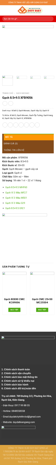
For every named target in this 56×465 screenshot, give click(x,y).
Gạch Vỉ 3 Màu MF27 (16, 192)
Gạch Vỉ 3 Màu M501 (16, 197)
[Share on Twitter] (15, 124)
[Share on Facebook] (10, 124)
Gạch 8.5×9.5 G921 (15, 208)
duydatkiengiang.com (24, 422)
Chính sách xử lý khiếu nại (19, 381)
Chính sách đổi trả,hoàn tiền (20, 388)
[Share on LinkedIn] (37, 124)
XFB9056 (28, 118)
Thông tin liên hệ (14, 150)
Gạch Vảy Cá (36, 110)
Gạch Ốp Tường (36, 115)
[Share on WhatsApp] (5, 124)
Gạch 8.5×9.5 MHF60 (16, 187)
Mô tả (9, 137)
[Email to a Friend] (21, 124)
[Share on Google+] (31, 124)
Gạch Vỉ (45, 110)
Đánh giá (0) (11, 143)
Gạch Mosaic (22, 93)
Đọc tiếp (14, 310)
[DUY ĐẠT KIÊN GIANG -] (30, 10)
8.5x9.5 (15, 110)
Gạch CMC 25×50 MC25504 (42, 301)
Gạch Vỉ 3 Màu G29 (15, 203)
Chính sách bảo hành (16, 384)
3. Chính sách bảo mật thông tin (19, 377)
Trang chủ (7, 93)
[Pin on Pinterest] (26, 124)
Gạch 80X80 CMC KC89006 (14, 301)
